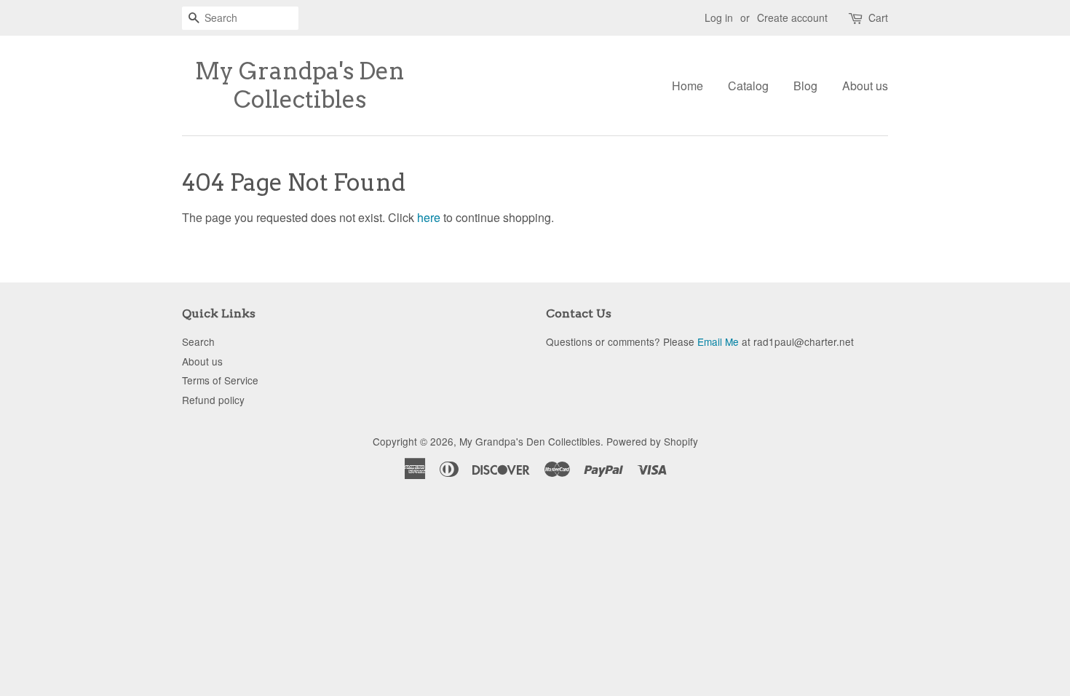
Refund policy (213, 399)
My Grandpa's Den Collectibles (300, 85)
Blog (805, 85)
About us (865, 85)
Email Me (718, 341)
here (428, 217)
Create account (792, 17)
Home (687, 85)
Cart (878, 17)
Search (198, 341)
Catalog (748, 85)
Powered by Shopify (652, 441)
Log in (719, 17)
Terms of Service (220, 380)
